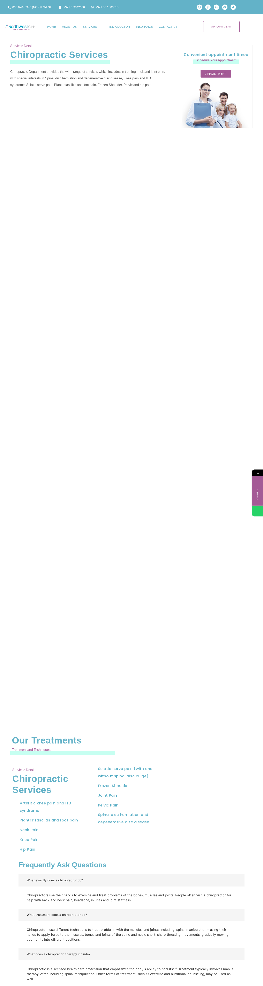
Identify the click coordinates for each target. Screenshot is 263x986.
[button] (245, 7)
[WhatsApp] (257, 511)
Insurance (144, 26)
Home (51, 26)
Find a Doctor (118, 26)
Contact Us (168, 26)
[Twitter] (233, 7)
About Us (69, 26)
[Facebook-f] (208, 7)
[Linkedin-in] (216, 7)
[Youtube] (224, 7)
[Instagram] (199, 7)
